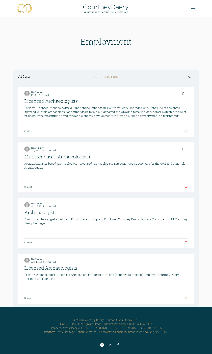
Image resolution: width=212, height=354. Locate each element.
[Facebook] (118, 345)
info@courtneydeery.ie (65, 327)
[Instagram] (102, 345)
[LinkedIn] (110, 345)
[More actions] (187, 93)
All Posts (24, 76)
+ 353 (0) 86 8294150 (124, 327)
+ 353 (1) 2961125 (151, 327)
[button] (193, 8)
